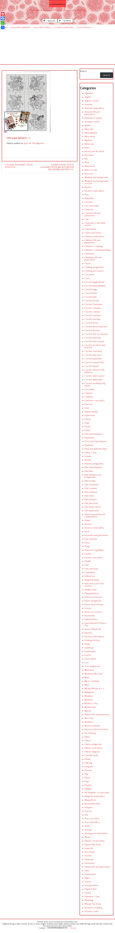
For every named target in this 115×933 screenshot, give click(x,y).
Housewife (89, 615)
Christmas (89, 254)
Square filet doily (92, 844)
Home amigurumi (93, 601)
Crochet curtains (92, 308)
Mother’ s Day (91, 703)
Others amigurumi (93, 744)
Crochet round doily (63, 27)
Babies (87, 125)
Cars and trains (91, 206)
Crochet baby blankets (95, 286)
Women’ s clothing (93, 908)
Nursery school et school (96, 729)
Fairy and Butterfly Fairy (95, 449)
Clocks (87, 263)
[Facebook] (2, 18)
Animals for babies (93, 118)
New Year (88, 718)
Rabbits (88, 789)
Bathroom (89, 144)
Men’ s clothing (91, 681)
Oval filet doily (91, 755)
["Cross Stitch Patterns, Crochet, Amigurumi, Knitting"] (57, 3)
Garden (88, 554)
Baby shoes (89, 136)
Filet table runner (92, 507)
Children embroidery (94, 236)
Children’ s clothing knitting (97, 250)
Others (87, 740)
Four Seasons (90, 539)
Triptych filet (90, 889)
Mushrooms (90, 707)
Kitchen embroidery (94, 636)
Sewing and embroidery (96, 833)
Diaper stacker (91, 412)
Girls (86, 565)
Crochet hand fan (92, 338)
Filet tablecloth (91, 510)
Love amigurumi (92, 666)
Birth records (90, 170)
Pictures (88, 770)
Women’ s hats (91, 911)
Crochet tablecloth (93, 379)
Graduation (89, 572)
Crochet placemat (93, 355)
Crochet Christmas (93, 304)
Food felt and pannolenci (96, 535)
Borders (88, 187)
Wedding (88, 900)
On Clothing (90, 733)
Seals (86, 826)
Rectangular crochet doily (96, 792)
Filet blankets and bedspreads (92, 476)
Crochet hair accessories (96, 334)
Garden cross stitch (93, 557)
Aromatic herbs (91, 122)
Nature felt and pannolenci (97, 714)
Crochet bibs (90, 297)
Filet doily (89, 496)
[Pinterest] (2, 14)
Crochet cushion (92, 312)
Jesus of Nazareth (92, 629)
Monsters (88, 700)
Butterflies (89, 198)
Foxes (87, 543)
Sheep (87, 837)
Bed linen (88, 155)
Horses (87, 608)
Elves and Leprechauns (95, 441)
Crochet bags (90, 289)
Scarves (88, 811)
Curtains (88, 393)
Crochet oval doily (93, 351)
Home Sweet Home (93, 604)
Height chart (90, 589)
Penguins (88, 766)
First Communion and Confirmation (94, 515)
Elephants (89, 438)
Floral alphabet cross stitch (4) (19, 166)
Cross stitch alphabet (20, 27)
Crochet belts (90, 293)
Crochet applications (94, 282)
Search (83, 71)
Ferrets (87, 460)
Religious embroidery (94, 796)
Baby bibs (89, 129)
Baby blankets (90, 133)
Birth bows (89, 166)
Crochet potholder (93, 359)
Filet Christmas (91, 484)
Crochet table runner (94, 376)
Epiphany (88, 445)
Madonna (89, 670)
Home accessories (93, 597)
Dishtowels (89, 415)
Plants (87, 778)
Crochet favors (91, 323)
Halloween (89, 576)
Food (86, 531)
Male (86, 677)
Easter (87, 430)
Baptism (88, 140)
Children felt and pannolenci (92, 241)
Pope (86, 781)
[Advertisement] (57, 47)
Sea (86, 815)
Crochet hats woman (94, 341)
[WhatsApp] (2, 23)
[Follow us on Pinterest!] (50, 22)
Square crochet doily (94, 841)
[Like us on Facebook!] (65, 22)
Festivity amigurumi (93, 464)
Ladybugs (89, 648)
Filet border (90, 481)
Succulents (89, 852)
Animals (88, 104)
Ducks (87, 426)
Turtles (87, 893)
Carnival (88, 202)
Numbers (88, 722)
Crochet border (91, 300)
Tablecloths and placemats (97, 867)
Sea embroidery (92, 822)
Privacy (73, 928)
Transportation (91, 885)
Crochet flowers (84, 27)
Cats (86, 219)
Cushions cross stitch (94, 400)
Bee (86, 159)
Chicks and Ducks (92, 233)
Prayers (88, 785)
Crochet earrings (92, 319)
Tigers (87, 878)
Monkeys (88, 696)
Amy (42, 143)
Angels (87, 97)
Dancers (88, 404)
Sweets (87, 856)
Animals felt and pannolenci (92, 113)
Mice (86, 685)
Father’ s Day (90, 452)
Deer (86, 408)
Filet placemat (91, 503)
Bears (87, 148)
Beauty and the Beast (94, 151)
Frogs (87, 546)
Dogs (86, 423)
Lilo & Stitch (90, 659)
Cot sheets (89, 274)
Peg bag (88, 763)
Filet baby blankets (93, 467)
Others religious (92, 752)
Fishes (87, 520)
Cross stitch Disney (42, 27)
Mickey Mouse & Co (94, 688)
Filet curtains (90, 488)
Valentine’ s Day (92, 896)
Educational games (93, 434)
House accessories (93, 612)
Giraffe (87, 561)
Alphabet (88, 93)
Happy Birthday (91, 580)
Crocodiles (89, 389)
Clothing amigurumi (94, 267)
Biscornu (88, 174)
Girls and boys (91, 569)
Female (87, 456)
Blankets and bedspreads (96, 177)
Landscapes (90, 651)
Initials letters (90, 619)
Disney (87, 419)
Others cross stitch (93, 748)
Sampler (88, 807)
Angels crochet (91, 101)
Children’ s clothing (93, 246)
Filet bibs (88, 471)
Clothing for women (94, 271)
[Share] (2, 27)
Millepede (89, 692)
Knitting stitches (92, 640)
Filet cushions (90, 492)
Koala (87, 644)
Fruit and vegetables (94, 550)
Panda (87, 759)
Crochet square (91, 366)
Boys (86, 194)
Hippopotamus (91, 593)
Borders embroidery (94, 191)
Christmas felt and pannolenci (93, 258)
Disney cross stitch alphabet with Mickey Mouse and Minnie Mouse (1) (57, 167)
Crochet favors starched (95, 326)
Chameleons (90, 229)
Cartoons (88, 209)
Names (87, 711)
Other (87, 737)
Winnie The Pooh (92, 904)
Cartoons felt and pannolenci (92, 214)
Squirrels (88, 848)
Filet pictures (90, 499)
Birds (86, 162)
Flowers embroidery (94, 528)
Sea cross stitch (91, 818)
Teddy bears (90, 874)
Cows (87, 278)
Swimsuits (89, 863)
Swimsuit (88, 859)
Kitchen (88, 633)
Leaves (87, 655)
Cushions (88, 397)
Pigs (86, 774)
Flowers (88, 524)
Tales (86, 870)
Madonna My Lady (93, 674)
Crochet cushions (92, 315)
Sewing (88, 830)
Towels (87, 882)
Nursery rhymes (92, 726)
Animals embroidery (94, 108)
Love (86, 662)
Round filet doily (92, 804)
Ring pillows (90, 800)
